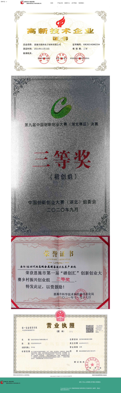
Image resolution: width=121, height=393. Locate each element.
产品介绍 (60, 3)
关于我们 (74, 3)
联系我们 (81, 3)
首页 (51, 3)
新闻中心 (67, 3)
